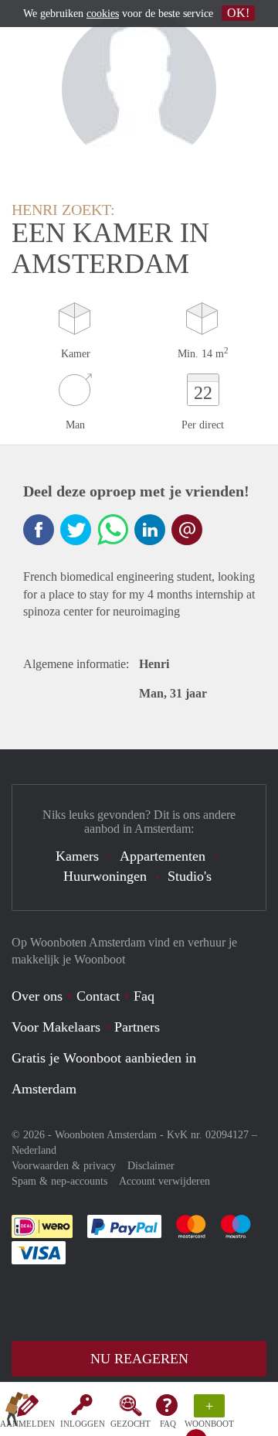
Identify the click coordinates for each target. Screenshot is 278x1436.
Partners (137, 1027)
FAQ (168, 1423)
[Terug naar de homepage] (17, 1412)
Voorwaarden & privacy (64, 1166)
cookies (102, 13)
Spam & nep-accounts (59, 1181)
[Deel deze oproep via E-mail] (186, 529)
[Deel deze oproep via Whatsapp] (112, 529)
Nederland (34, 1150)
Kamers (77, 856)
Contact (98, 996)
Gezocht (130, 1423)
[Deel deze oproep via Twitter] (75, 529)
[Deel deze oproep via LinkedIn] (149, 529)
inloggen (82, 1423)
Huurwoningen (105, 876)
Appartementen (162, 856)
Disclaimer (151, 1166)
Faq (144, 996)
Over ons (37, 996)
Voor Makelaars (56, 1027)
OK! (238, 12)
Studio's (190, 876)
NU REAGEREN (139, 1358)
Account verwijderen (164, 1181)
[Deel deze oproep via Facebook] (38, 529)
